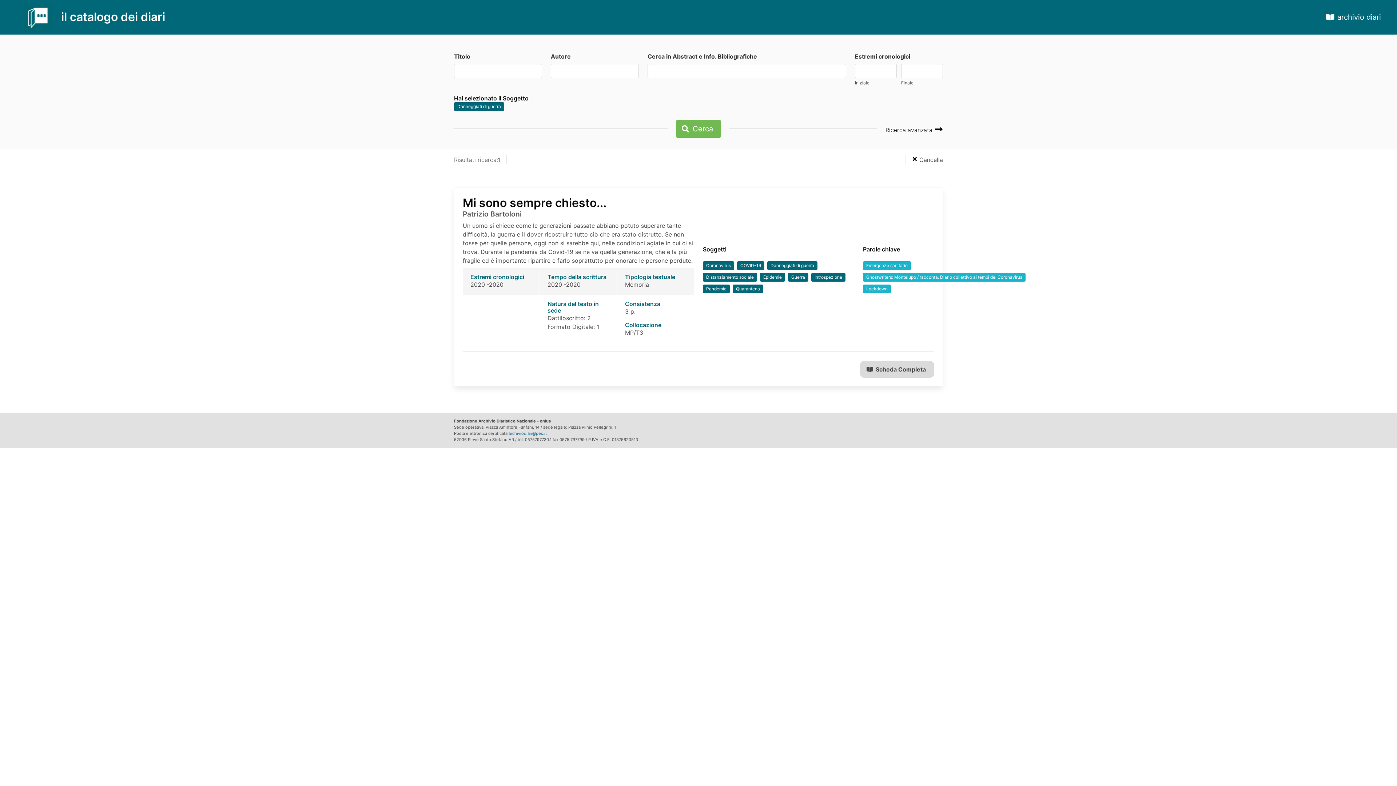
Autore (561, 56)
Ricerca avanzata (909, 130)
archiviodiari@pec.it (528, 433)
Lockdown (877, 288)
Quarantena (748, 288)
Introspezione (828, 277)
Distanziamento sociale (730, 277)
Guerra (798, 277)
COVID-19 (750, 265)
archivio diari (1359, 17)
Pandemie (716, 288)
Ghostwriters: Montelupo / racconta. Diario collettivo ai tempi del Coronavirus (944, 277)
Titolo (462, 56)
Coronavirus (718, 265)
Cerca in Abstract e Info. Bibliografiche (702, 56)
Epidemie (772, 277)
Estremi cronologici (882, 56)
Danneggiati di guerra (479, 106)
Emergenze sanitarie (887, 265)
